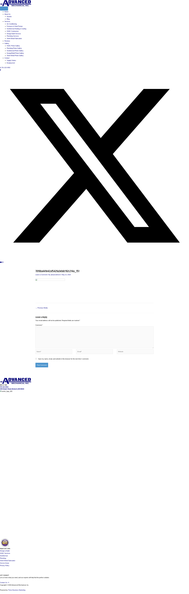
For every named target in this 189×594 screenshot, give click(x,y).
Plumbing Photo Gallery (14, 48)
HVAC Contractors (13, 31)
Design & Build (4, 551)
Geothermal (4, 556)
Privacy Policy (4, 565)
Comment (39, 325)
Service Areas (4, 563)
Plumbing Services (13, 36)
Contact (6, 58)
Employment (11, 63)
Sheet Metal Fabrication (14, 38)
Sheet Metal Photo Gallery (15, 55)
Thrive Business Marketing (16, 590)
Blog (8, 19)
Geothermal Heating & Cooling (16, 29)
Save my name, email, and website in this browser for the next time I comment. (63, 359)
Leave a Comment (41, 274)
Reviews (7, 41)
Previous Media (42, 308)
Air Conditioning (12, 24)
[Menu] (4, 9)
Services (7, 21)
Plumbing (3, 558)
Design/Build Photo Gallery (15, 53)
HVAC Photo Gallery (13, 46)
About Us (7, 14)
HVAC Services (5, 553)
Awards (9, 16)
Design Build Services (14, 33)
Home (6, 12)
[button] (0, 70)
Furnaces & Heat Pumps (15, 26)
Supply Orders (11, 60)
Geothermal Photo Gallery (15, 51)
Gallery (6, 43)
